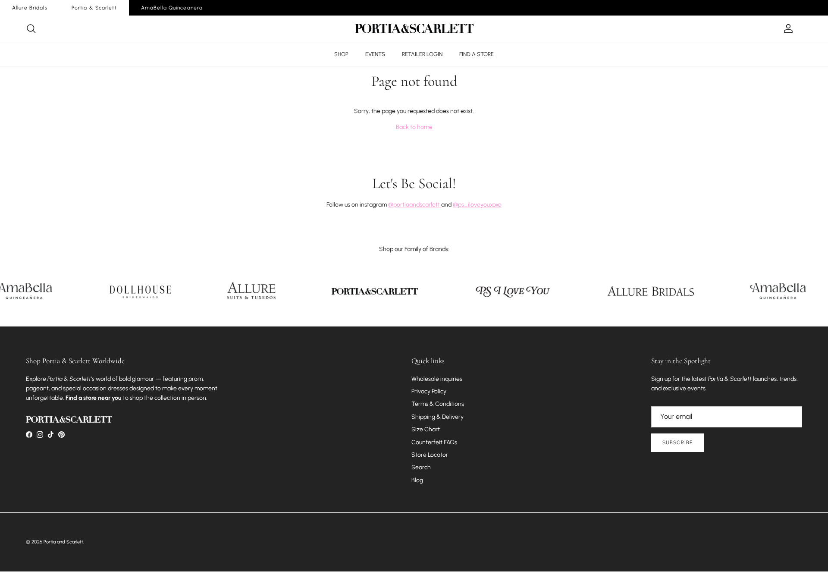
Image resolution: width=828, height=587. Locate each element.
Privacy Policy (428, 391)
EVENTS (375, 54)
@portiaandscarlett (414, 204)
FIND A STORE (476, 54)
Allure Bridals (29, 8)
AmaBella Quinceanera (172, 8)
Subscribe (677, 442)
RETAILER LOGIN (422, 54)
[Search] (31, 28)
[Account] (787, 28)
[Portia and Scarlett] (414, 28)
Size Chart (425, 429)
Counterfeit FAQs (434, 442)
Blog (417, 480)
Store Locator (429, 454)
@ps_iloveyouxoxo (477, 204)
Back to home (414, 127)
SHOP (341, 54)
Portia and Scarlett (63, 542)
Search (421, 467)
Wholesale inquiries (436, 379)
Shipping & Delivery (437, 417)
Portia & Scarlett (94, 8)
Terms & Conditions (437, 404)
